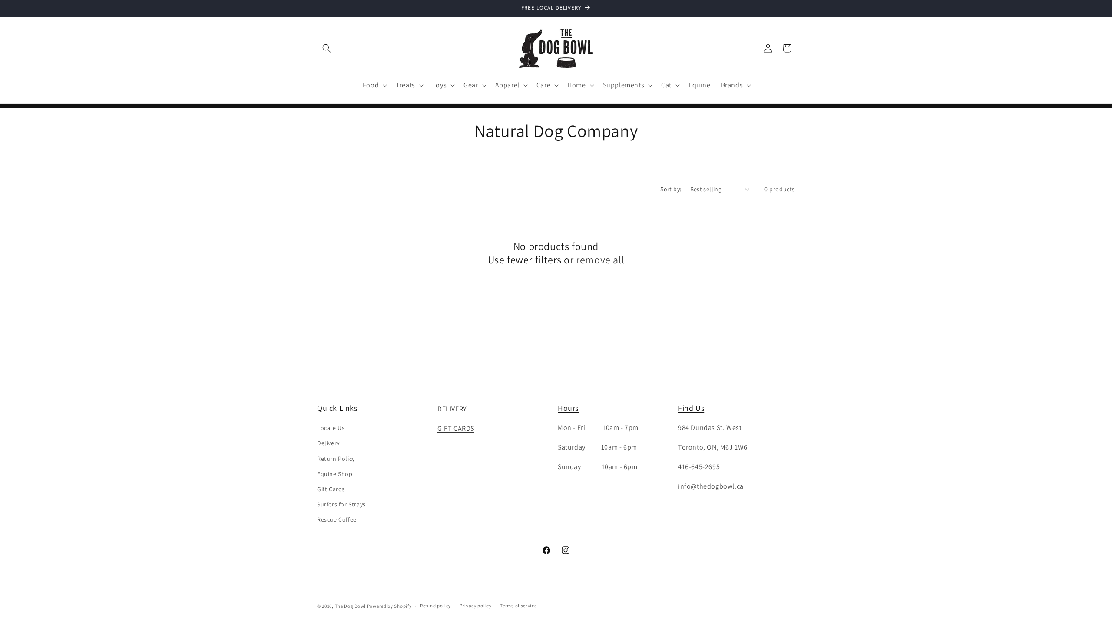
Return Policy (336, 459)
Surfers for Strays (341, 504)
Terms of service (518, 606)
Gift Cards (331, 489)
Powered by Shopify (389, 606)
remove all (600, 259)
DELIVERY (452, 408)
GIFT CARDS (455, 428)
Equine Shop (335, 474)
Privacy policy (476, 606)
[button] (326, 48)
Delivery (328, 443)
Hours (568, 408)
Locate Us (330, 428)
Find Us (691, 408)
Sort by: (670, 189)
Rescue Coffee (337, 519)
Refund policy (435, 606)
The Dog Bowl (350, 606)
